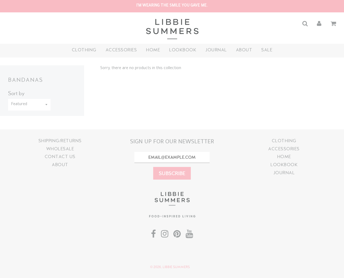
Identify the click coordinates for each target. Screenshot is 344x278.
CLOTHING (84, 49)
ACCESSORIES (121, 49)
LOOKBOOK (182, 49)
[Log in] (319, 23)
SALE (266, 49)
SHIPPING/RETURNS (60, 140)
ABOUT (244, 49)
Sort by (16, 93)
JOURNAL (216, 49)
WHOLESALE (60, 148)
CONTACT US (60, 156)
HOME (153, 49)
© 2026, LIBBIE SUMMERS (170, 267)
